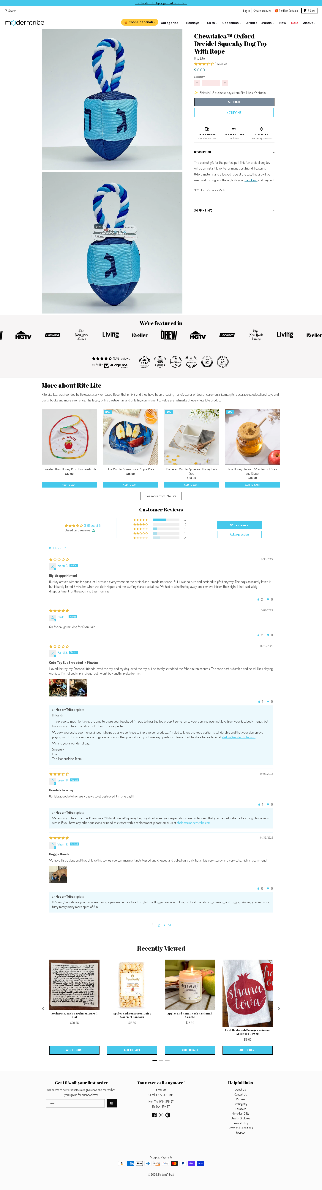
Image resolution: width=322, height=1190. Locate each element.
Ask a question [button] (239, 534)
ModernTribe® (166, 1174)
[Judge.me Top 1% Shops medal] (207, 362)
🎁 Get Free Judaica (286, 10)
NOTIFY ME (233, 113)
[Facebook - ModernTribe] (154, 1115)
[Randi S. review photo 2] (78, 688)
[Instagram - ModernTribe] (161, 1115)
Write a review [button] (239, 525)
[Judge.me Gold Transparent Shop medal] (176, 362)
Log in (246, 10)
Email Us (161, 1090)
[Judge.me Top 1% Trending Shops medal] (223, 362)
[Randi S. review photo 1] (58, 688)
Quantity (199, 77)
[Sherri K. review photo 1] (58, 875)
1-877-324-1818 (164, 1095)
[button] (112, 99)
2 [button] (159, 925)
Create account (262, 10)
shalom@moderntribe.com (238, 737)
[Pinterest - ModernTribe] (167, 1115)
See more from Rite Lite (161, 496)
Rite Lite (199, 58)
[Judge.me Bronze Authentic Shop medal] (191, 362)
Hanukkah (250, 180)
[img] (59, 559)
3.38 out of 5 (92, 525)
